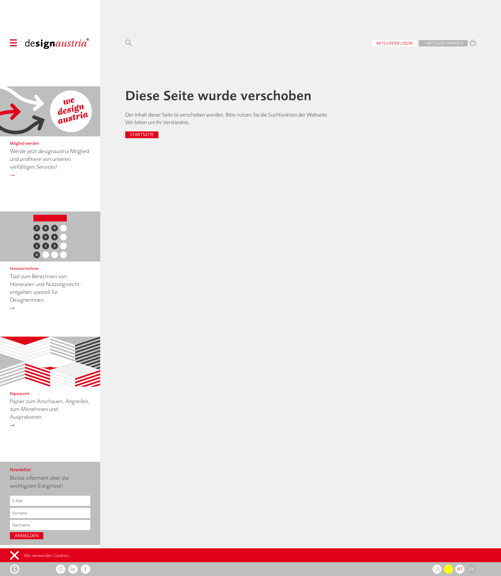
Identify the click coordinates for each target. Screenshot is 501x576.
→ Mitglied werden (443, 43)
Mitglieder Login (394, 43)
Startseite (142, 134)
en (471, 569)
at (459, 569)
